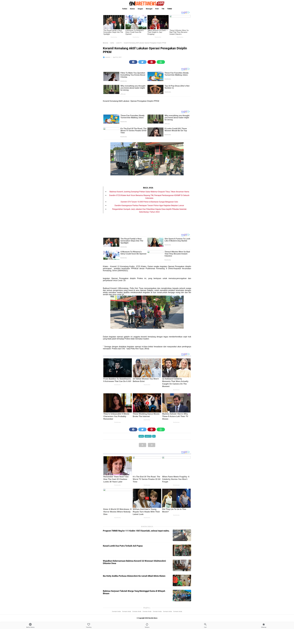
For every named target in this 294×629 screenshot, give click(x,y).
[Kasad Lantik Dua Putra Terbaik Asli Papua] (182, 550)
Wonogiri (149, 9)
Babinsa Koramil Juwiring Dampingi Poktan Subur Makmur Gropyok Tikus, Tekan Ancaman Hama (149, 192)
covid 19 (148, 436)
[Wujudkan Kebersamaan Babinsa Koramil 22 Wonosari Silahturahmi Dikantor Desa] (182, 565)
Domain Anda (116, 611)
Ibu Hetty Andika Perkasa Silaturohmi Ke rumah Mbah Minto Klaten (134, 576)
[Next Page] (151, 445)
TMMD (169, 9)
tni (154, 436)
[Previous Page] (142, 445)
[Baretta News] (147, 4)
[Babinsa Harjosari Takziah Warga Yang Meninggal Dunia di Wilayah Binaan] (182, 595)
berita (141, 436)
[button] (133, 62)
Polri (157, 9)
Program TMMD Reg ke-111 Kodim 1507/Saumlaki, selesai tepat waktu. (136, 531)
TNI (163, 9)
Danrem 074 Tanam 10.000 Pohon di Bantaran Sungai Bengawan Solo (149, 202)
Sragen (140, 9)
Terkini (124, 9)
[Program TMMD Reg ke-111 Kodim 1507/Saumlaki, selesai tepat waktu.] (182, 535)
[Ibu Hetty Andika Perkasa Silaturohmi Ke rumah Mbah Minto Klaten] (182, 580)
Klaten (132, 9)
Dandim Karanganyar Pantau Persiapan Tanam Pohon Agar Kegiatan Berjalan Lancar (149, 205)
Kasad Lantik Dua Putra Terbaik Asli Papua (123, 546)
